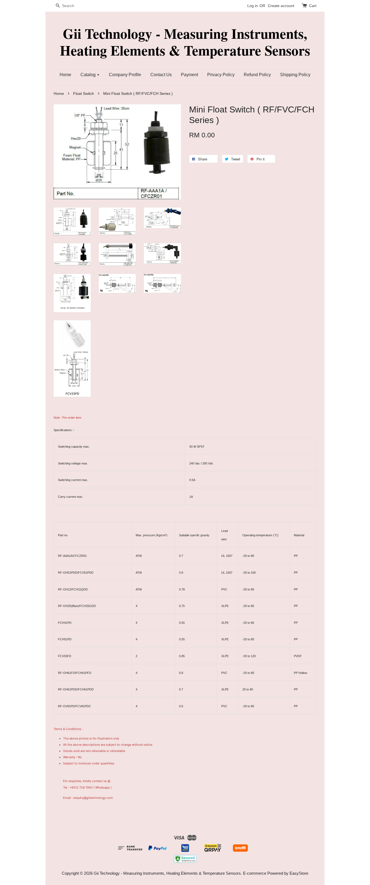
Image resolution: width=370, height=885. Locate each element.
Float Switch (83, 94)
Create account (281, 6)
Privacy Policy (221, 74)
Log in (252, 6)
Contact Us (161, 74)
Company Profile (125, 74)
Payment (189, 74)
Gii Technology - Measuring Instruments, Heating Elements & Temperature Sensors (185, 42)
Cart (312, 6)
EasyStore (299, 873)
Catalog (88, 74)
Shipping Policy (295, 74)
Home (65, 74)
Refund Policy (257, 74)
